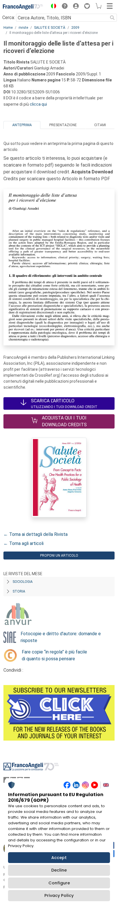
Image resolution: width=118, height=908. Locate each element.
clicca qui (38, 104)
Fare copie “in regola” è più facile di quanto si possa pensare (54, 655)
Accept (59, 857)
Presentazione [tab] (63, 125)
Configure (59, 883)
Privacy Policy (59, 895)
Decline (59, 870)
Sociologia (23, 582)
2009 (75, 28)
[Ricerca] (112, 18)
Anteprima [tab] (22, 125)
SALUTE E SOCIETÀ (49, 28)
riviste (23, 28)
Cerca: (8, 17)
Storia (19, 591)
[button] (52, 7)
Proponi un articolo (59, 555)
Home (8, 28)
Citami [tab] (100, 125)
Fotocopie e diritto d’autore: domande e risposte (61, 637)
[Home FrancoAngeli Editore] (23, 7)
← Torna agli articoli (23, 543)
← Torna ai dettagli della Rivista (35, 534)
